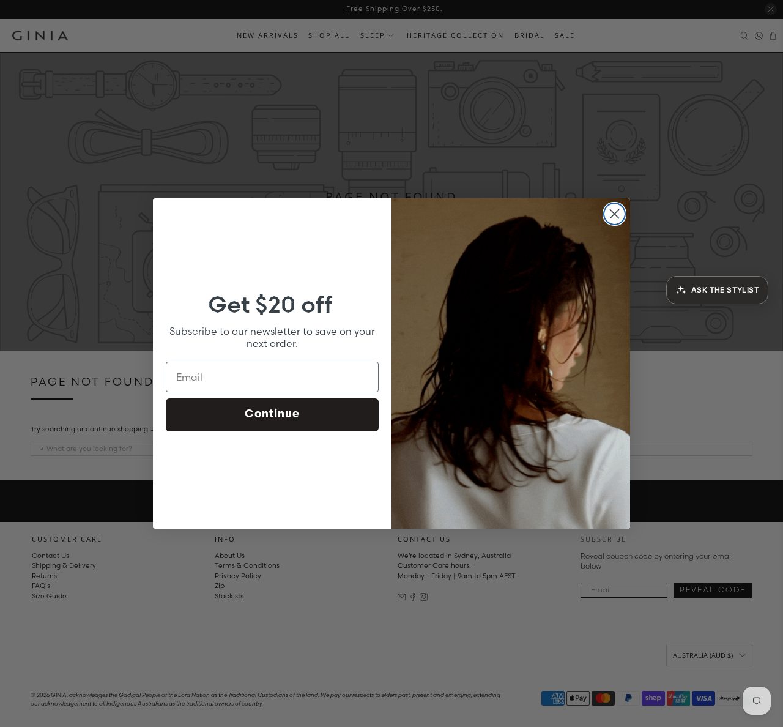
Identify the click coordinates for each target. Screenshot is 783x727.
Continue (272, 414)
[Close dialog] (614, 214)
